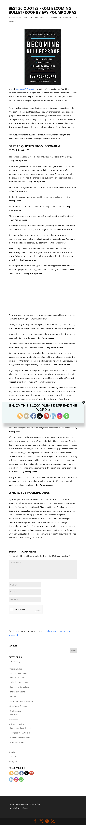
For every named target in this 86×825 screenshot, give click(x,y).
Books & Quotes (44, 17)
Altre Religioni (15, 711)
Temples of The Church (20, 732)
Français (12, 756)
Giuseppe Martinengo (19, 17)
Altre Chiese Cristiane (18, 706)
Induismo (14, 714)
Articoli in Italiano (16, 669)
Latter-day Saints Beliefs (20, 728)
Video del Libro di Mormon (21, 701)
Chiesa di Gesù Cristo (18, 673)
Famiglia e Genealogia (19, 687)
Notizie (13, 696)
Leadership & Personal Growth (62, 17)
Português (13, 761)
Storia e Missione (17, 691)
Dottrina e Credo (17, 677)
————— (13, 719)
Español (12, 752)
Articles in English (16, 724)
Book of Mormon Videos (20, 737)
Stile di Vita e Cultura (19, 682)
